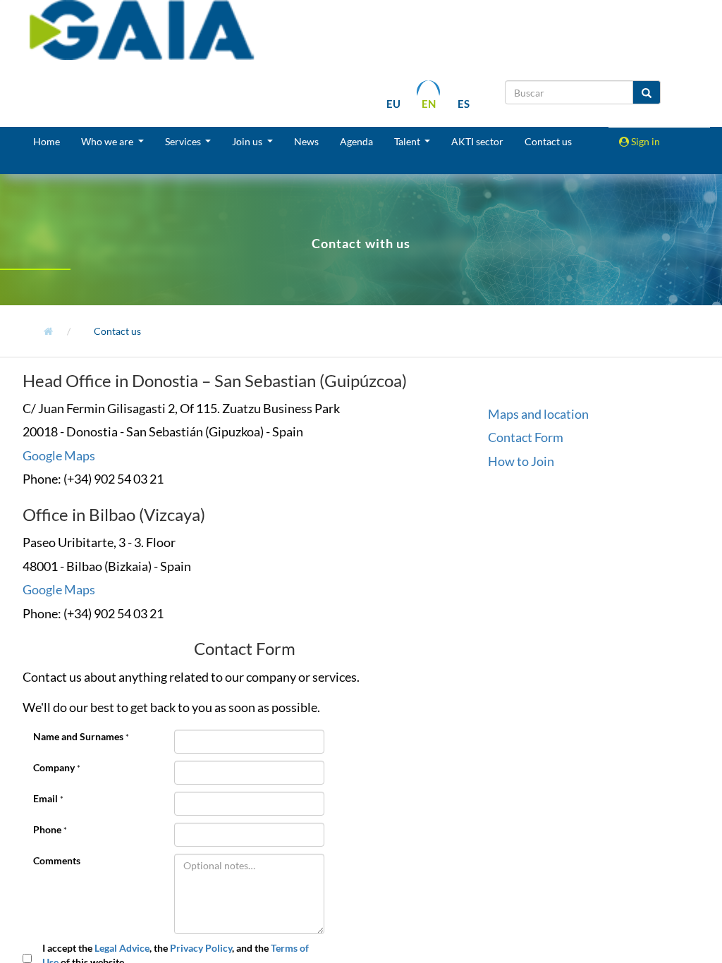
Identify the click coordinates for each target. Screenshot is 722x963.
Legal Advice (121, 948)
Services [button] (184, 141)
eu (393, 103)
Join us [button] (248, 141)
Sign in (644, 141)
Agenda (356, 141)
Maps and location (538, 414)
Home (46, 141)
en (429, 103)
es (464, 103)
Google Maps (59, 455)
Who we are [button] (108, 141)
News (306, 141)
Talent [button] (408, 141)
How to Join (521, 461)
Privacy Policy (201, 948)
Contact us (548, 141)
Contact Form (525, 437)
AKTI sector (477, 141)
